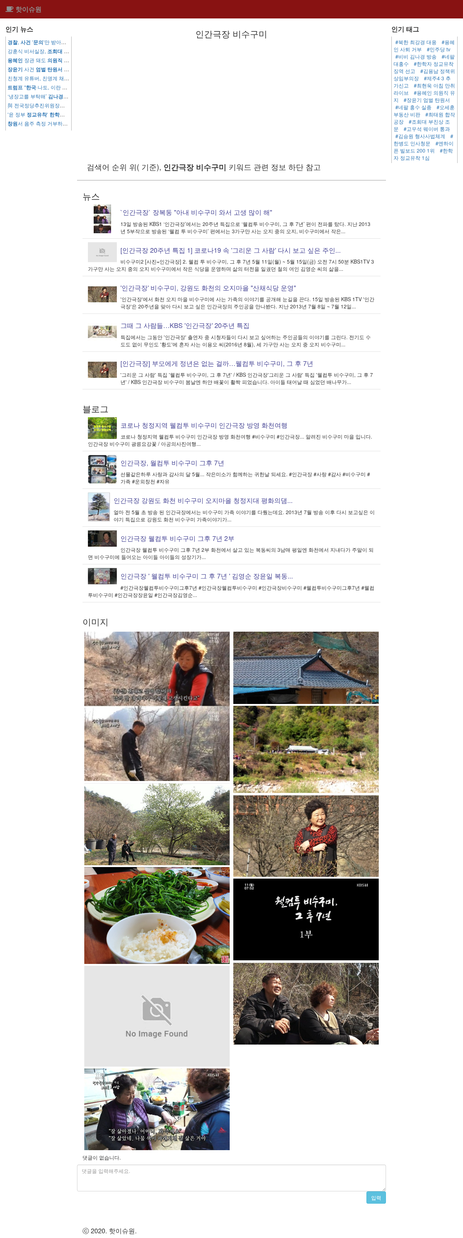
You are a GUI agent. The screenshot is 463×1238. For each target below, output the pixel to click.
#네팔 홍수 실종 (413, 107)
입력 (376, 1197)
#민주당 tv (438, 49)
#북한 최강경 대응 (416, 42)
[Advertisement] (231, 99)
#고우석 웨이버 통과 (427, 128)
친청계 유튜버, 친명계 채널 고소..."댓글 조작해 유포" (67, 78)
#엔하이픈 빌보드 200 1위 (424, 147)
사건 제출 (41, 69)
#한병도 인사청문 (423, 139)
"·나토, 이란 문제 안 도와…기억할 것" (63, 87)
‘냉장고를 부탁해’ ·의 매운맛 (52, 96)
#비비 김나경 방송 (416, 56)
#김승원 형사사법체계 (420, 136)
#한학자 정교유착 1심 (423, 154)
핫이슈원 (28, 9)
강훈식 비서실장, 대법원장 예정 (66, 51)
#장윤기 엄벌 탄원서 (427, 99)
